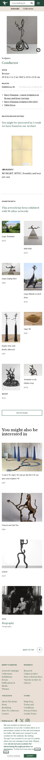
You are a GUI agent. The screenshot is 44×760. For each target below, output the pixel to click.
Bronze (6, 73)
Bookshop (6, 708)
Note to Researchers (33, 677)
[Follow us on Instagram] (28, 721)
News (4, 705)
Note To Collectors (10, 711)
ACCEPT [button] (30, 756)
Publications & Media (31, 87)
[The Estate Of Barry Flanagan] (6, 3)
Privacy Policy (30, 711)
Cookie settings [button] (13, 756)
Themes (5, 689)
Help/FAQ (28, 702)
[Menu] (38, 3)
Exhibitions (8, 87)
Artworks (15, 9)
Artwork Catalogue (10, 671)
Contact (5, 714)
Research (28, 671)
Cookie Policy (30, 714)
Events (5, 680)
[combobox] (19, 3)
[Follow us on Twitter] (22, 721)
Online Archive (31, 674)
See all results (22, 413)
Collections (28, 9)
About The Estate (9, 702)
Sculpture (6, 58)
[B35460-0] (22, 35)
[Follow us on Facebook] (16, 721)
